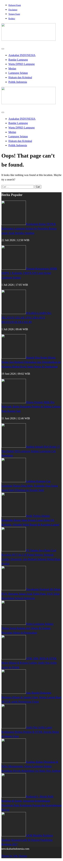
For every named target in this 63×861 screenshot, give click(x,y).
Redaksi (11, 18)
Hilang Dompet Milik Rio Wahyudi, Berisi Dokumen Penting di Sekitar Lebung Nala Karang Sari (31, 407)
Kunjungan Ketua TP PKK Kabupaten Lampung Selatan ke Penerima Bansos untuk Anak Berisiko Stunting (29, 228)
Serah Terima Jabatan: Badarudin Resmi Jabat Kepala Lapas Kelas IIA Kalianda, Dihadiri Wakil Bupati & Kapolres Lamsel (30, 520)
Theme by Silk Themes (14, 855)
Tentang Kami (14, 14)
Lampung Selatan (18, 72)
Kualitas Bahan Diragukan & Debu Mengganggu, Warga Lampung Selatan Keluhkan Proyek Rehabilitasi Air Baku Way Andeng (31, 766)
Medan (12, 68)
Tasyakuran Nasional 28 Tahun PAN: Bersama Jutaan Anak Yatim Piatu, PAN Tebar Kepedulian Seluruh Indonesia (30, 594)
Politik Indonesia (17, 81)
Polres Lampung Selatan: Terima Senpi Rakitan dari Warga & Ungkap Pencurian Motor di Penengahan (27, 628)
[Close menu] (2, 48)
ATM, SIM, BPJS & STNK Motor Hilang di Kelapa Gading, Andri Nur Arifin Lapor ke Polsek (29, 663)
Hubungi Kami (14, 5)
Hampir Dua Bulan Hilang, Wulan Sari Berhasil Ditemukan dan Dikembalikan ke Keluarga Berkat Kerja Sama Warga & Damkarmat (31, 362)
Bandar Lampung (18, 59)
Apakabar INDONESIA (22, 55)
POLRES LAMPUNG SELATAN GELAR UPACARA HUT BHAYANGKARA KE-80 (26, 317)
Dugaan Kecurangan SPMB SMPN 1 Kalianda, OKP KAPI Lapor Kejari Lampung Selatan (29, 273)
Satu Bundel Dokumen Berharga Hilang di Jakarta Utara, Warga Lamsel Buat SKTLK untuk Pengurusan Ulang (31, 697)
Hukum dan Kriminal (20, 77)
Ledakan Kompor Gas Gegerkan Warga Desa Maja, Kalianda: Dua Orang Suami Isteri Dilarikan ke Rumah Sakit (29, 486)
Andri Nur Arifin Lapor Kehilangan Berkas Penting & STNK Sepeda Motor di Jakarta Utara (30, 732)
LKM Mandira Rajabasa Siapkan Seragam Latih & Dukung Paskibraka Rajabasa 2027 (27, 840)
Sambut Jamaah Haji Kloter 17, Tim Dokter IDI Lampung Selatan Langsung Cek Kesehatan (31, 451)
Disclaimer (12, 10)
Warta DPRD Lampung (21, 64)
